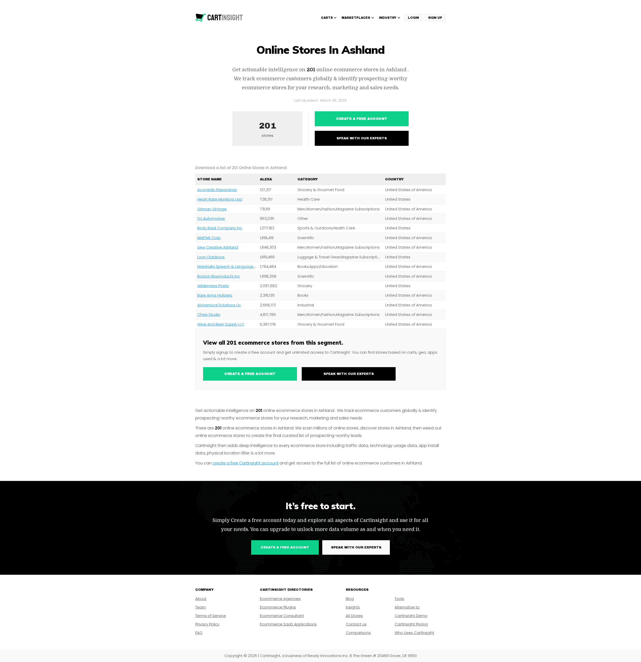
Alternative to (407, 607)
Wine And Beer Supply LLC (220, 324)
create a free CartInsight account (245, 463)
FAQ (199, 632)
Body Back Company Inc (219, 228)
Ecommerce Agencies (280, 598)
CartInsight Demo (411, 615)
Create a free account (361, 119)
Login (413, 18)
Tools (399, 598)
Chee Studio (208, 314)
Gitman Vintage (212, 209)
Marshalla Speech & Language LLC (229, 266)
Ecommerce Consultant (282, 615)
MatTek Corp (209, 237)
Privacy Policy (207, 624)
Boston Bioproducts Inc (218, 276)
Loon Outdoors (211, 257)
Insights (353, 607)
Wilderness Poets (213, 285)
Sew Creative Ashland (217, 247)
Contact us (356, 624)
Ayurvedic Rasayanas (217, 189)
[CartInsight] (219, 18)
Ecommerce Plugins (278, 607)
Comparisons (358, 632)
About (201, 598)
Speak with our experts (362, 138)
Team (200, 607)
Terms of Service (210, 615)
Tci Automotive (211, 218)
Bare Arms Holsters (214, 295)
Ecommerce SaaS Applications (288, 624)
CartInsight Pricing (411, 624)
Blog (350, 598)
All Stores (354, 615)
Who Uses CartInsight (414, 632)
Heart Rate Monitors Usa (219, 199)
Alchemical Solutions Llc (219, 305)
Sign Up (435, 18)
